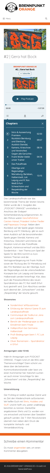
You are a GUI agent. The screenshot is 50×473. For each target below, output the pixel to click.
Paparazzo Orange (17, 224)
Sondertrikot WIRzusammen (24, 305)
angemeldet (20, 447)
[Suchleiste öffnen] (46, 18)
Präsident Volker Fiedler (32, 221)
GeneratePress (25, 469)
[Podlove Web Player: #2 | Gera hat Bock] (25, 129)
